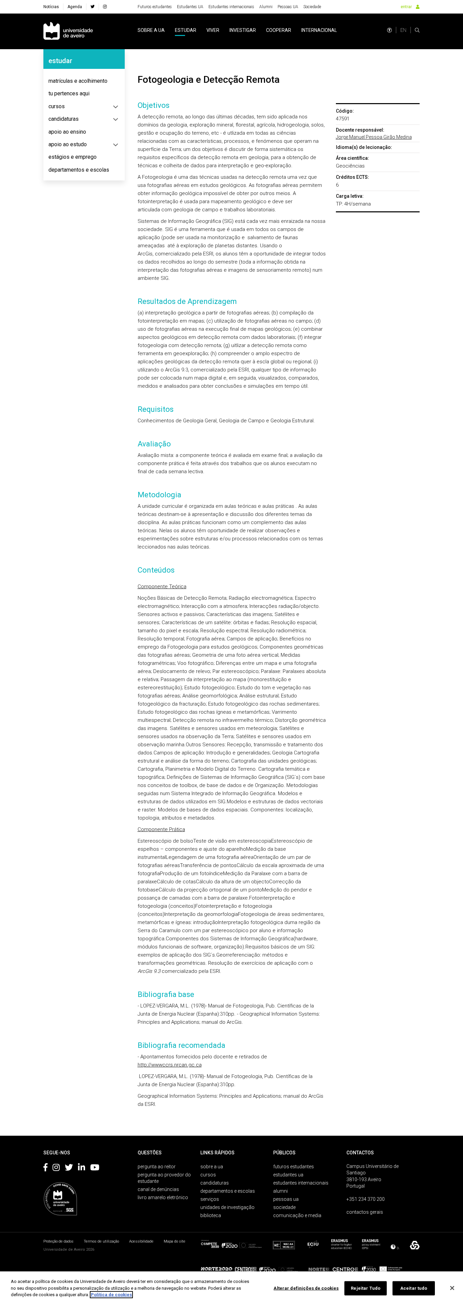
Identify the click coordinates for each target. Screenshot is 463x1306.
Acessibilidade (141, 1241)
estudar (185, 30)
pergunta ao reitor (157, 1166)
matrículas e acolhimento (77, 81)
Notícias (51, 6)
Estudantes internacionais (231, 6)
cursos (56, 106)
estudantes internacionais (300, 1183)
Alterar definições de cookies (306, 1288)
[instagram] (105, 6)
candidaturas (63, 119)
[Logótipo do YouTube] (94, 1168)
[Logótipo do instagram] (56, 1168)
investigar (242, 30)
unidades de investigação (227, 1207)
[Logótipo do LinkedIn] (81, 1168)
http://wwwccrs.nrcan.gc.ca (170, 1065)
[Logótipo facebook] (45, 1168)
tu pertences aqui (68, 93)
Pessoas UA (288, 6)
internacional (319, 30)
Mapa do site (174, 1241)
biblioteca (210, 1215)
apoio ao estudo (67, 144)
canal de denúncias (158, 1189)
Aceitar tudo (413, 1288)
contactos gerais (364, 1212)
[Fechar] (452, 1288)
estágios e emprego (72, 157)
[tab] (84, 81)
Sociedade (312, 6)
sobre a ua (151, 30)
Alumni (266, 6)
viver (212, 30)
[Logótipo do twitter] (69, 1168)
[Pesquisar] (417, 30)
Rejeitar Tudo (365, 1288)
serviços (209, 1199)
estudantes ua (288, 1174)
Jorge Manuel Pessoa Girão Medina (374, 137)
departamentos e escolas (78, 170)
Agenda (74, 6)
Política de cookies (111, 1294)
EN (403, 30)
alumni (280, 1191)
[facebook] (92, 6)
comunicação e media (297, 1215)
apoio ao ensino (67, 132)
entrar (406, 6)
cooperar (278, 30)
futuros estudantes (293, 1166)
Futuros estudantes (155, 6)
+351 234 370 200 (365, 1199)
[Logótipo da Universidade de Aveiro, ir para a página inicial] (68, 31)
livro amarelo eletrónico (163, 1197)
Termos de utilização (101, 1241)
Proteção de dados (58, 1241)
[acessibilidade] (389, 30)
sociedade (284, 1207)
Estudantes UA (190, 6)
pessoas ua (286, 1199)
